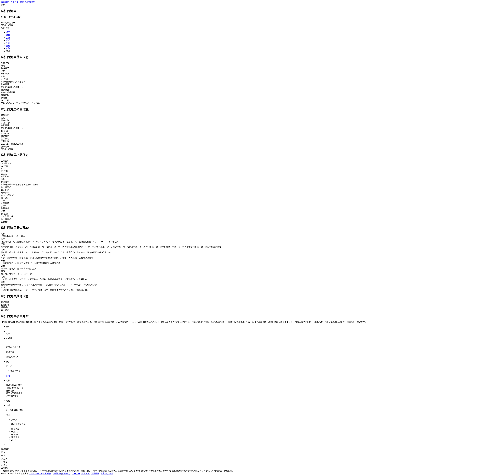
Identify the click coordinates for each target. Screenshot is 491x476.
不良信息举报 (107, 473)
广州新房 (14, 2)
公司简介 (47, 473)
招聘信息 (66, 473)
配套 (8, 46)
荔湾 (22, 2)
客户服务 (76, 473)
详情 (8, 35)
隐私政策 (85, 473)
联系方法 (57, 473)
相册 (8, 43)
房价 (8, 40)
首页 (8, 32)
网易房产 (5, 2)
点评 (8, 48)
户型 (8, 38)
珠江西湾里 (30, 2)
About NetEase (35, 473)
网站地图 (95, 473)
